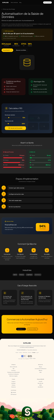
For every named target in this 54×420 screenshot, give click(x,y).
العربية (37, 352)
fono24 (40, 381)
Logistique (29, 274)
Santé (15, 274)
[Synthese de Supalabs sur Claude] (31, 358)
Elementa (13, 387)
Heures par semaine (10, 115)
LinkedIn (14, 392)
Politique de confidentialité (13, 372)
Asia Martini (40, 387)
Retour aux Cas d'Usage (9, 9)
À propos (13, 370)
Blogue (40, 366)
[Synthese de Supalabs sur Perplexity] (34, 358)
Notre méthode (14, 2)
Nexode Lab (40, 383)
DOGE (40, 385)
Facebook (14, 394)
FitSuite (13, 385)
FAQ (13, 368)
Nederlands (25, 352)
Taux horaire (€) (9, 121)
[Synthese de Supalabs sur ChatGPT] (30, 358)
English (17, 352)
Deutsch (29, 352)
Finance (22, 274)
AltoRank (13, 383)
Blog (20, 2)
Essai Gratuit (6, 50)
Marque (40, 370)
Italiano (20, 352)
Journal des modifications (40, 368)
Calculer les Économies (16, 128)
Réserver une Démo (21, 50)
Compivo (13, 381)
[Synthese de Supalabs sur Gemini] (33, 358)
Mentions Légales (14, 376)
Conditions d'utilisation (13, 374)
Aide (40, 372)
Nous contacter (47, 2)
